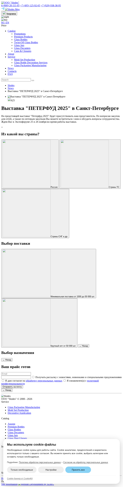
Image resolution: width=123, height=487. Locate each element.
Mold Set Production (24, 59)
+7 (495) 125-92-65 (30, 5)
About (11, 54)
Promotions (20, 33)
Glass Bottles (20, 39)
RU (3, 22)
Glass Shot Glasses (17, 438)
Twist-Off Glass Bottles (26, 42)
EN (7, 22)
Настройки (51, 469)
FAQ (10, 74)
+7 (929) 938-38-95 (51, 5)
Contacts (12, 71)
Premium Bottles (16, 426)
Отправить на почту (12, 387)
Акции (11, 423)
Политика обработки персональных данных (40, 462)
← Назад (83, 346)
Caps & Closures (22, 51)
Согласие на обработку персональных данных (85, 462)
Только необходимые (22, 469)
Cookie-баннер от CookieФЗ (20, 478)
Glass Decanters (22, 48)
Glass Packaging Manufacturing (30, 65)
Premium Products (23, 36)
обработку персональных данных (44, 380)
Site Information (9, 484)
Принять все (78, 469)
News (11, 68)
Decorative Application (19, 413)
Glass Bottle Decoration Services (30, 62)
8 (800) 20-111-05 (10, 5)
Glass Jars (19, 45)
